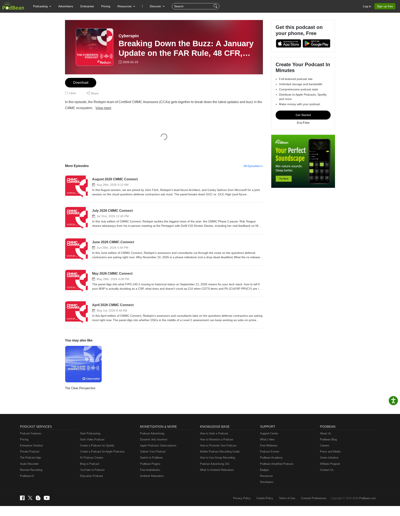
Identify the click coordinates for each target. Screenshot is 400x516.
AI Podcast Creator (91, 457)
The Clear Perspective (80, 388)
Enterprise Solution (31, 445)
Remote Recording (31, 469)
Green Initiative (329, 457)
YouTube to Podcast (92, 469)
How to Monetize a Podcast (216, 439)
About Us (325, 433)
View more (103, 108)
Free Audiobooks (150, 469)
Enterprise (87, 6)
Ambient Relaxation (152, 475)
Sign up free (385, 6)
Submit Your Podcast (153, 451)
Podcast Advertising (152, 433)
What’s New (267, 439)
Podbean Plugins (150, 463)
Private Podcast (29, 451)
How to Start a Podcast (214, 433)
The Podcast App (30, 457)
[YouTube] (47, 498)
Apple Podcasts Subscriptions (158, 445)
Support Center (269, 433)
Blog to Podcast (89, 463)
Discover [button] (156, 6)
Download (80, 82)
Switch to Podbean (151, 457)
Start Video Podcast (92, 439)
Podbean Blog (328, 439)
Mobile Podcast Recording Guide (220, 451)
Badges (264, 469)
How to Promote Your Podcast (218, 445)
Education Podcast (91, 475)
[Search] (216, 6)
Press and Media (330, 451)
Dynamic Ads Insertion (153, 439)
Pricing (105, 6)
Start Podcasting (90, 433)
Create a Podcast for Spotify (97, 445)
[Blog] (38, 498)
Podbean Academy (271, 457)
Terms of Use (287, 498)
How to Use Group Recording (217, 457)
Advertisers (65, 6)
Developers (267, 482)
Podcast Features (30, 433)
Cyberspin (129, 36)
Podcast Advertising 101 (214, 463)
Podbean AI (27, 475)
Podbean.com (367, 498)
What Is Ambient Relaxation (217, 469)
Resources (266, 475)
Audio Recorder (29, 463)
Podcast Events (269, 451)
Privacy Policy (242, 498)
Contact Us (327, 469)
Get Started (303, 115)
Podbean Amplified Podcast (276, 463)
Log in (367, 6)
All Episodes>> (253, 166)
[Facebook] (22, 498)
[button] (42, 6)
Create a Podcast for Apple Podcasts (102, 451)
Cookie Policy (264, 498)
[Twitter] (30, 498)
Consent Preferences (313, 498)
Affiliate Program (330, 463)
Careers (324, 445)
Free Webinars (269, 445)
